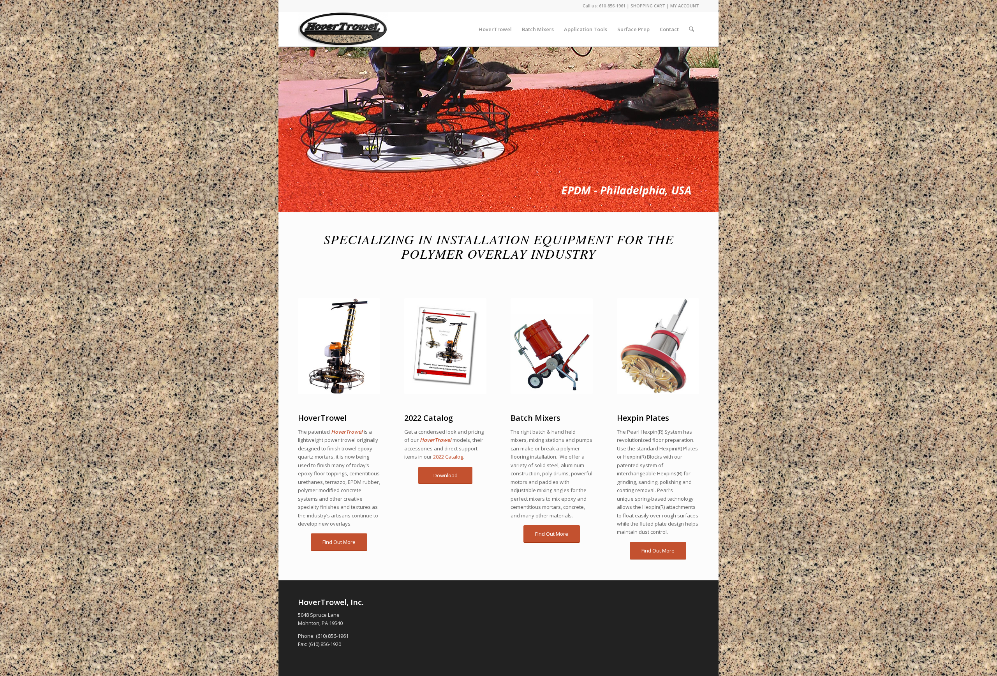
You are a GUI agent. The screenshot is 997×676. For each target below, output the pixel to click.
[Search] (691, 29)
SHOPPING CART (648, 6)
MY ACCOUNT (684, 6)
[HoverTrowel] (343, 29)
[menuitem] (495, 29)
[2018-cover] (445, 346)
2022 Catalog (448, 456)
